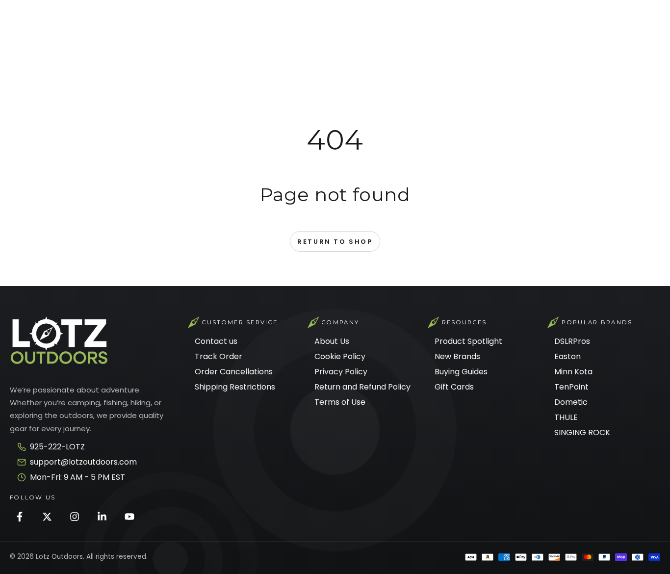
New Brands (457, 356)
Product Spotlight (468, 341)
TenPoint (571, 386)
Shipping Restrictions (235, 386)
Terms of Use (339, 402)
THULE (566, 417)
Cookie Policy (339, 356)
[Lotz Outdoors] (59, 340)
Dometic (571, 402)
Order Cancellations (234, 371)
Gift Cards (454, 386)
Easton (567, 356)
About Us (331, 341)
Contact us (216, 341)
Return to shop (334, 241)
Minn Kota (573, 371)
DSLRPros (572, 341)
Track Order (218, 356)
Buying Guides (461, 371)
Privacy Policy (340, 371)
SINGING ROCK (582, 432)
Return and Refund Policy (362, 386)
